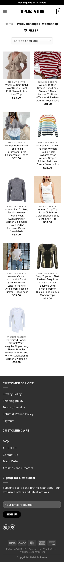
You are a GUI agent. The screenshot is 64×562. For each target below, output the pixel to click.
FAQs (6, 441)
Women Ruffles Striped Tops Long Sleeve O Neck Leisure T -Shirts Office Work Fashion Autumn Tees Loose (47, 93)
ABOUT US (10, 448)
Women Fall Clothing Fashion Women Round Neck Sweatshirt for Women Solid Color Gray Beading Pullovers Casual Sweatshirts (16, 220)
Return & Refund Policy (18, 414)
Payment (8, 421)
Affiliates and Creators (18, 468)
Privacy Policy (12, 394)
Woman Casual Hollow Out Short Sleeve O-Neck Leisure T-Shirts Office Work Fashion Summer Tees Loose (16, 284)
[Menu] (5, 11)
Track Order (11, 461)
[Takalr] (32, 11)
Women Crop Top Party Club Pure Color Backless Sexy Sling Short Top (47, 214)
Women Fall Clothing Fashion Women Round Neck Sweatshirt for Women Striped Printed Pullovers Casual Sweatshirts (47, 155)
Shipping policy (13, 401)
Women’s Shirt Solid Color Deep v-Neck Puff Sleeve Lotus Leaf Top (16, 90)
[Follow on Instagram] (6, 527)
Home (9, 23)
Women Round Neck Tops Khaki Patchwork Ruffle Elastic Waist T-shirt (16, 150)
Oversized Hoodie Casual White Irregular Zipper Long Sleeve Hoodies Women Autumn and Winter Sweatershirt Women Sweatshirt (16, 349)
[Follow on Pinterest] (12, 527)
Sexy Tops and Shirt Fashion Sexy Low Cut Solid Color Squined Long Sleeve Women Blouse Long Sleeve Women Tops (47, 285)
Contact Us (10, 455)
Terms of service (14, 407)
